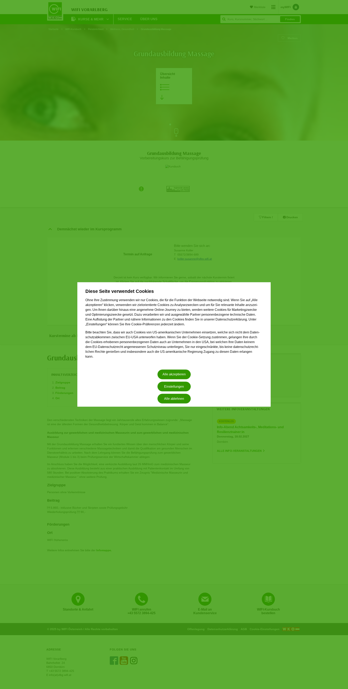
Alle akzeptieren (174, 374)
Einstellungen (174, 386)
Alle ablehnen (174, 398)
